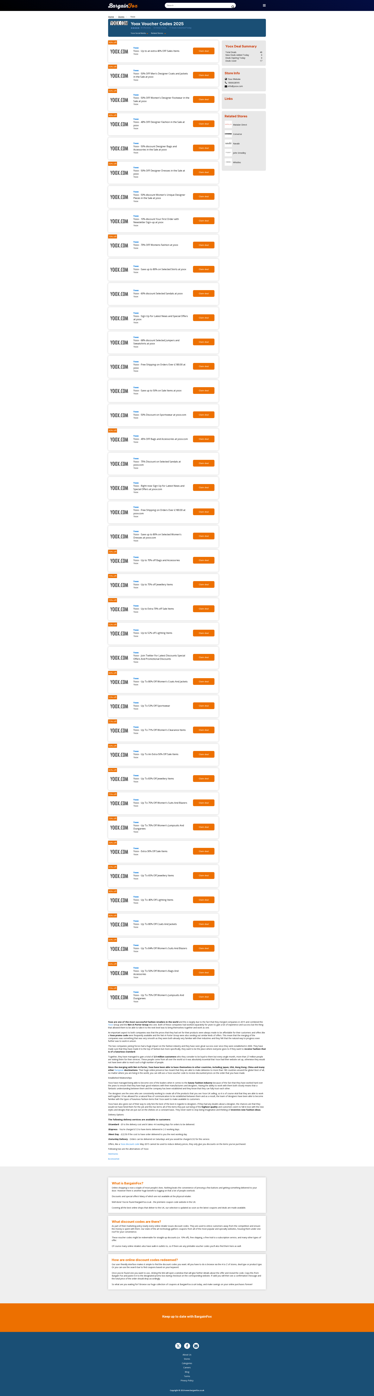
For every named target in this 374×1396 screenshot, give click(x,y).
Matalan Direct (240, 124)
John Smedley (239, 152)
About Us (187, 1354)
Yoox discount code (129, 1144)
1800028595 (234, 82)
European (119, 1070)
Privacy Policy (187, 1380)
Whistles (237, 162)
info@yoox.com (235, 86)
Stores (187, 1358)
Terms (187, 1376)
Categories (187, 1363)
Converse (237, 134)
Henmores (113, 1153)
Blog (187, 1371)
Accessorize (114, 1158)
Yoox (136, 47)
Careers (187, 1367)
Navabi (236, 143)
